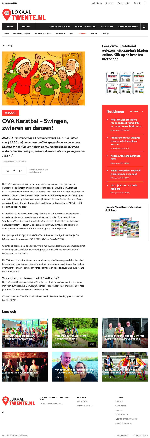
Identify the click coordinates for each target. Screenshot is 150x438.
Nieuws (26, 26)
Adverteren (97, 3)
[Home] (24, 14)
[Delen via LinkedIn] (8, 171)
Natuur (94, 33)
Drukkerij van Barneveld (51, 403)
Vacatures (107, 26)
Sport (72, 33)
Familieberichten (128, 26)
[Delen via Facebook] (14, 171)
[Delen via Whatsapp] (20, 171)
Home (10, 26)
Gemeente (60, 33)
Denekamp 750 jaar (59, 26)
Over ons (109, 3)
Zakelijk (105, 33)
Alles (6, 33)
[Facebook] (145, 3)
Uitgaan (82, 33)
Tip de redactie (123, 3)
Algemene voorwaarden (126, 419)
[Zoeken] (144, 26)
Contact (137, 3)
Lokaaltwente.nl (85, 26)
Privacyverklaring (123, 423)
